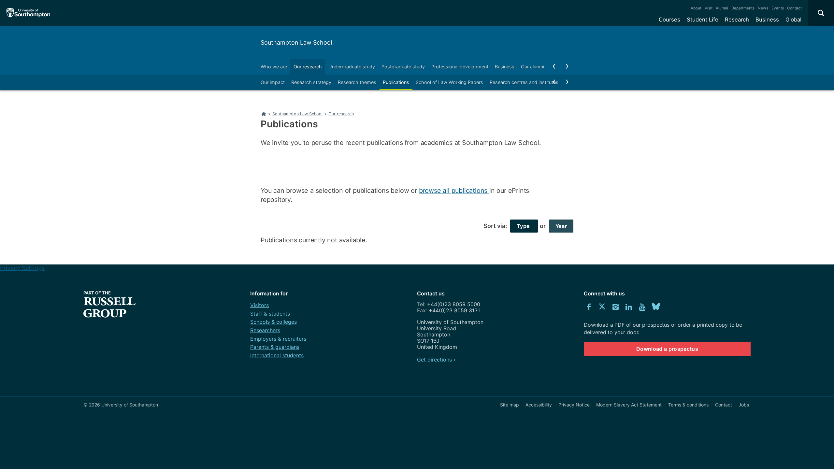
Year (561, 226)
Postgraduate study (403, 66)
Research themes (357, 82)
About (696, 8)
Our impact (273, 82)
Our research (308, 66)
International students (277, 355)
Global (793, 19)
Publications (396, 82)
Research (737, 19)
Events (777, 8)
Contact (794, 8)
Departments (743, 8)
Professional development (459, 66)
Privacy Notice (574, 404)
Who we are (274, 66)
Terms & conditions (688, 404)
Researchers (265, 330)
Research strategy (311, 82)
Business (767, 19)
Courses (669, 19)
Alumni (722, 8)
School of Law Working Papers (449, 82)
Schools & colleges (273, 322)
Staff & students (270, 313)
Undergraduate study (351, 66)
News (763, 8)
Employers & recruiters (278, 338)
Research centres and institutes (524, 82)
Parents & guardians (274, 347)
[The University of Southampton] (28, 13)
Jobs (744, 404)
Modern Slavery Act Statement (629, 404)
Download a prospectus (667, 349)
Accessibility (538, 404)
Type (524, 226)
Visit (708, 8)
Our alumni (532, 66)
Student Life (702, 19)
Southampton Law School (296, 42)
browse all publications (454, 190)
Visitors (259, 305)
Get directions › (436, 359)
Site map (509, 404)
